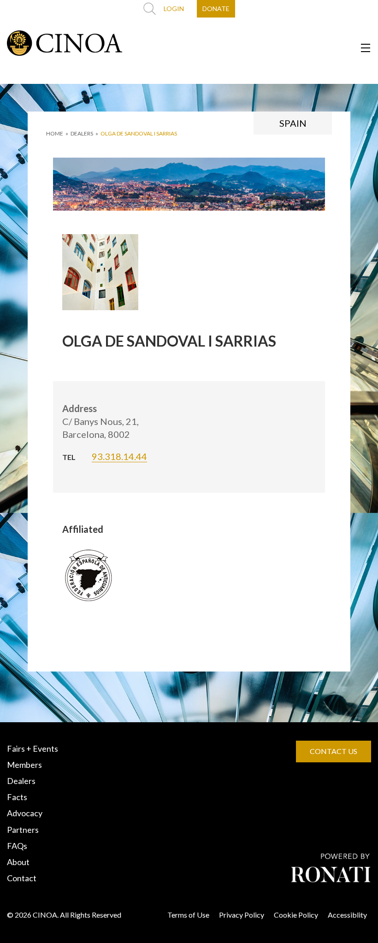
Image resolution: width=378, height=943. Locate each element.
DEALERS (82, 133)
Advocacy (24, 813)
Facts (17, 797)
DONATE (216, 8)
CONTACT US (333, 751)
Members (24, 765)
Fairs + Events (32, 748)
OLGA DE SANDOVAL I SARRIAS (138, 133)
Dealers (21, 781)
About (18, 862)
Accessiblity (347, 914)
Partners (23, 830)
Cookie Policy (296, 914)
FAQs (17, 846)
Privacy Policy (241, 914)
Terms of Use (188, 914)
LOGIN (174, 8)
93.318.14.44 (119, 456)
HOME (54, 133)
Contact (21, 878)
